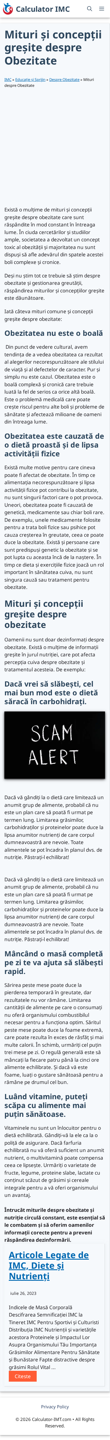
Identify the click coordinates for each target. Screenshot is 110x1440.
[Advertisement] (55, 147)
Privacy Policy (55, 1406)
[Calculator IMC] (8, 9)
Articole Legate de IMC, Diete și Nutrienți (49, 1265)
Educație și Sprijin (30, 79)
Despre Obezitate (64, 79)
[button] (90, 9)
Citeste (23, 1376)
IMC (7, 79)
